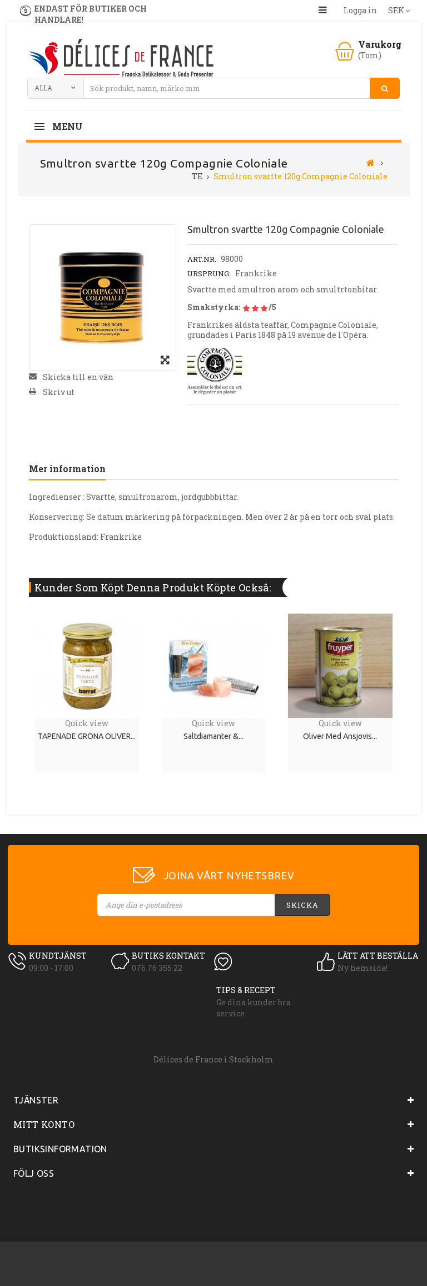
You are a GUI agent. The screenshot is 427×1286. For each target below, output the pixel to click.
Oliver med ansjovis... (340, 736)
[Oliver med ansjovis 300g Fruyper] (340, 665)
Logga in (360, 10)
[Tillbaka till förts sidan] (370, 162)
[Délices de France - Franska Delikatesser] (120, 59)
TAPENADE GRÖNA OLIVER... (87, 736)
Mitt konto (44, 1124)
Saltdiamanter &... (213, 736)
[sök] (385, 88)
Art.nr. (201, 259)
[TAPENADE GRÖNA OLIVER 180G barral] (86, 665)
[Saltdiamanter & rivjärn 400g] (213, 665)
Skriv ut (59, 392)
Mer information (67, 468)
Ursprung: (209, 274)
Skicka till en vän (78, 377)
